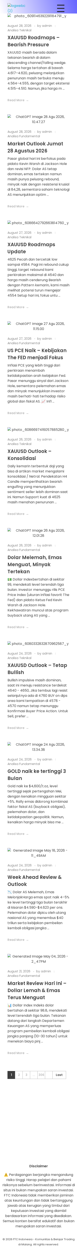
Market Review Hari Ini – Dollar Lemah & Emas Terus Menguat (37, 990)
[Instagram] (26, 1156)
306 (41, 1075)
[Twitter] (50, 1156)
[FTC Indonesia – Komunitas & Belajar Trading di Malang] (18, 8)
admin (47, 26)
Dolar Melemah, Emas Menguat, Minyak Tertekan (34, 564)
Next (48, 1075)
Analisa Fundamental (23, 136)
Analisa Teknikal (19, 30)
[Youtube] (38, 1156)
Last (59, 1075)
